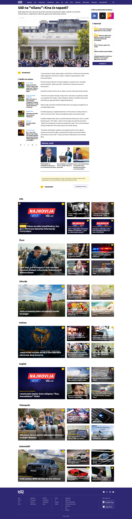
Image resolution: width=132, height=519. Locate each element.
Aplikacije (67, 506)
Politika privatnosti (70, 504)
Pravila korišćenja (70, 502)
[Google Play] (108, 502)
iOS (93, 419)
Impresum (67, 500)
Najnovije (29, 2)
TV (55, 500)
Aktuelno (95, 266)
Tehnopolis (46, 500)
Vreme (56, 504)
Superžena (33, 504)
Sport (19, 500)
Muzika (22, 350)
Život (19, 504)
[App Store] (108, 507)
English (70, 376)
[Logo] (20, 2)
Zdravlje (32, 498)
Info (19, 498)
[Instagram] (110, 16)
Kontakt (67, 510)
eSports (45, 498)
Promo (22, 265)
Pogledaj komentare (80, 186)
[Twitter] (102, 16)
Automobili (45, 502)
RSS (66, 508)
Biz (19, 502)
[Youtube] (113, 492)
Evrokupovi (29, 111)
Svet (69, 211)
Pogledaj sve (102, 63)
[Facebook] (94, 16)
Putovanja (33, 500)
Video (56, 498)
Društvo (28, 121)
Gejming (70, 414)
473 (23, 83)
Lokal (44, 504)
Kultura (32, 502)
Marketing (68, 498)
